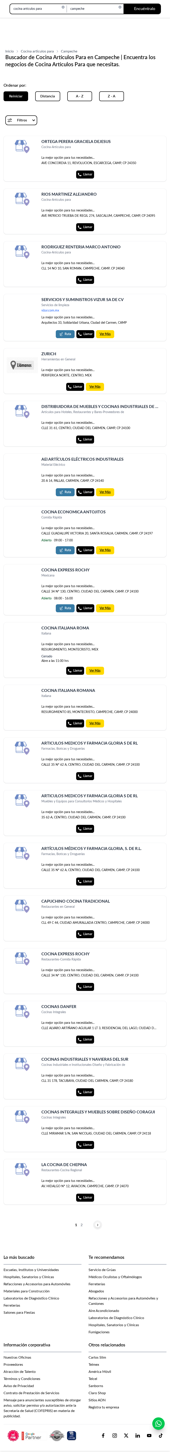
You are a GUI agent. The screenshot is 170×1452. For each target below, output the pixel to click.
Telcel (93, 1379)
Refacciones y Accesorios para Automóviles (37, 1284)
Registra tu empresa (104, 1407)
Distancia (47, 96)
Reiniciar (16, 96)
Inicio (9, 51)
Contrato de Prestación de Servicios (31, 1393)
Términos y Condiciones (22, 1379)
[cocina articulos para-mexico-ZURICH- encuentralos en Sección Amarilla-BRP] (22, 365)
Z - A (111, 96)
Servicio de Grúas (102, 1270)
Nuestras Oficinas (17, 1357)
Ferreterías (12, 1305)
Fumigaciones (99, 1332)
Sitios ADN (97, 1400)
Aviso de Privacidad (19, 1386)
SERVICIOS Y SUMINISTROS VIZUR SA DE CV (82, 300)
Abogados (96, 1291)
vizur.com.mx (50, 310)
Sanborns (96, 1386)
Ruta (68, 334)
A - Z (79, 96)
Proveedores (13, 1364)
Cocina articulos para (37, 51)
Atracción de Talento (20, 1372)
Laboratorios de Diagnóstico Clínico (31, 1298)
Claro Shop (97, 1393)
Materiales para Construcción (27, 1291)
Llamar (87, 174)
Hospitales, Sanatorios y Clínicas (29, 1277)
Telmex (94, 1364)
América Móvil (100, 1372)
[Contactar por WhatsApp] (158, 1423)
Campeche (69, 51)
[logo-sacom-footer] (42, 1435)
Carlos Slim (97, 1357)
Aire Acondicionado (104, 1311)
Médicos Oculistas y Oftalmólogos (115, 1277)
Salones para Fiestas (19, 1312)
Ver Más (105, 334)
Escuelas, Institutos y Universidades (31, 1270)
